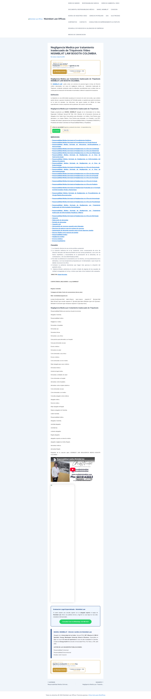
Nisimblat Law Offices (54, 19)
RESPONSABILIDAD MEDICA (90, 3)
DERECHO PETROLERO (96, 15)
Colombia (57, 131)
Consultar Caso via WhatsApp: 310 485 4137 (75, 621)
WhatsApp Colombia (61, 71)
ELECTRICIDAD (115, 15)
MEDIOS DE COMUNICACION (77, 34)
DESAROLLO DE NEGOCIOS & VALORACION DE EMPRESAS (86, 28)
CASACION (114, 9)
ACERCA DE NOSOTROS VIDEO (77, 15)
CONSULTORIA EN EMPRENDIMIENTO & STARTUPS (104, 22)
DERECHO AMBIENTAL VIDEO (110, 3)
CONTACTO (83, 22)
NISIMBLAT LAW (57, 84)
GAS (107, 15)
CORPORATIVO (72, 22)
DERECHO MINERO (74, 3)
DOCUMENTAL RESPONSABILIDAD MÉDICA (81, 9)
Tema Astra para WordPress (97, 695)
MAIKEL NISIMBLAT (102, 9)
